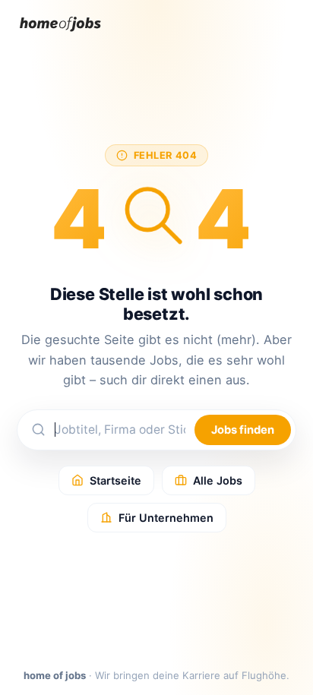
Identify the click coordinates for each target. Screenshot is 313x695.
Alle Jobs (217, 480)
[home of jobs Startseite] (60, 35)
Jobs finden (242, 430)
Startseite (115, 480)
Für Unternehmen (166, 517)
